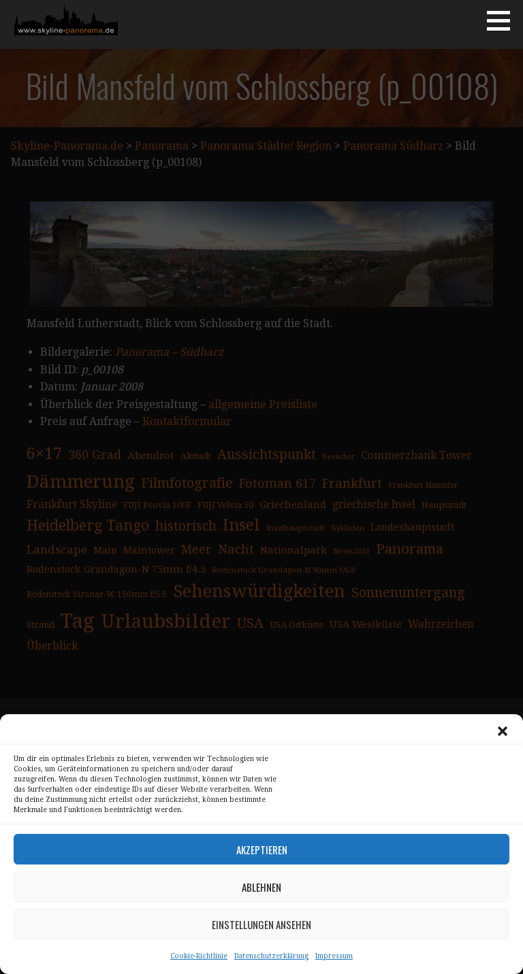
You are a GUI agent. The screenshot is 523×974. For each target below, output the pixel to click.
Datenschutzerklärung (271, 956)
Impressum (334, 956)
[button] (502, 731)
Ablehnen (261, 886)
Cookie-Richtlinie (198, 956)
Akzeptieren (261, 849)
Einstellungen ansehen (261, 924)
